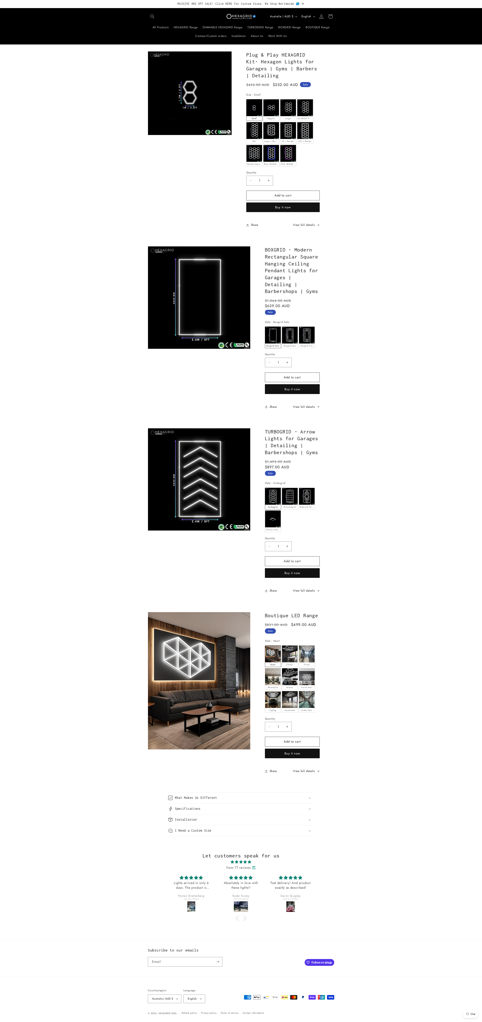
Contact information (253, 1013)
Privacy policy (209, 1013)
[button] (152, 16)
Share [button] (254, 225)
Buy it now (283, 207)
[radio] (254, 110)
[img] (241, 862)
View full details (304, 225)
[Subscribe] (217, 962)
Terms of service (229, 1013)
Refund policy (189, 1013)
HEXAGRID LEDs (167, 1013)
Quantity (251, 172)
